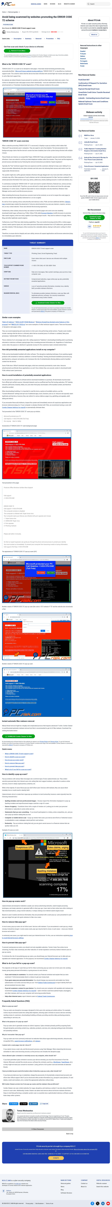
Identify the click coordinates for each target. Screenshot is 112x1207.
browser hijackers (47, 213)
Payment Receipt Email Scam (89, 89)
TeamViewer (65, 1062)
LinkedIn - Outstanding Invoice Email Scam (93, 98)
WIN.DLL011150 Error (18, 324)
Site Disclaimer (39, 1203)
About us (94, 34)
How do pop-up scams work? (14, 760)
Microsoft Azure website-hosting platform (29, 71)
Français (83, 54)
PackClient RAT (84, 80)
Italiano (82, 56)
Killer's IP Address (8, 322)
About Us (84, 1186)
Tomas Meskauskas (13, 32)
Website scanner (101, 1183)
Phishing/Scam (8, 24)
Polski (82, 66)
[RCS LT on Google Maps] (3, 1192)
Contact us (84, 1183)
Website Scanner (69, 4)
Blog (59, 4)
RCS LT (29, 56)
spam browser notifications (23, 1041)
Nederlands (84, 63)
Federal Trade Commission (46, 982)
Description (17, 38)
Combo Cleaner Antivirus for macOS (13, 407)
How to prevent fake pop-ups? (14, 766)
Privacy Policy (44, 741)
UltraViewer (57, 1062)
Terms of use (49, 1203)
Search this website (102, 1186)
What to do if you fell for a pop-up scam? (18, 769)
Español (82, 51)
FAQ (58, 38)
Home (4, 12)
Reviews (52, 4)
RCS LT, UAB (6, 1180)
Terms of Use (54, 741)
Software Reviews (66, 1193)
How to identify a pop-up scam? (15, 757)
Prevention (50, 38)
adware (37, 1041)
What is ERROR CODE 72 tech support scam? (19, 754)
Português (83, 61)
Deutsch (83, 58)
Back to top (69, 1134)
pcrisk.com (18, 1183)
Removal (38, 38)
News (45, 4)
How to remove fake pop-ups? (14, 763)
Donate (56, 1158)
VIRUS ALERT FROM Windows (25, 322)
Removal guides (36, 4)
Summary (28, 38)
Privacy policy (29, 1203)
